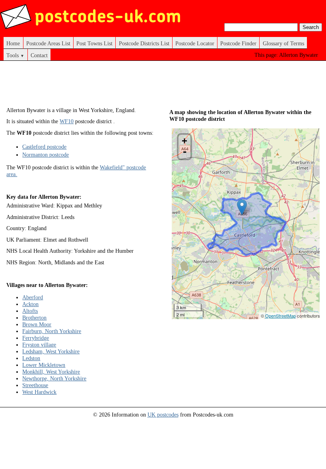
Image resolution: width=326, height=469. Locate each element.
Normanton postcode (45, 154)
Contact (39, 55)
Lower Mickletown (43, 365)
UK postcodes (163, 414)
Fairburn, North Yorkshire (51, 331)
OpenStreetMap (280, 315)
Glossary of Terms (283, 43)
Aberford (32, 297)
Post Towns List (94, 43)
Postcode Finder (238, 43)
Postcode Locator (194, 43)
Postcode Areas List (48, 43)
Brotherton (34, 317)
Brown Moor (36, 324)
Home (13, 43)
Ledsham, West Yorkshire (51, 351)
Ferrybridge (35, 338)
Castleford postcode (44, 146)
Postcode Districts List (144, 43)
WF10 (67, 121)
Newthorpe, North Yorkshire (54, 378)
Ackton (30, 304)
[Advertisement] (151, 87)
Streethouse (35, 385)
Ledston (31, 358)
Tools (15, 55)
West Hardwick (39, 392)
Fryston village (39, 344)
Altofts (30, 311)
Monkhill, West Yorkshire (51, 371)
